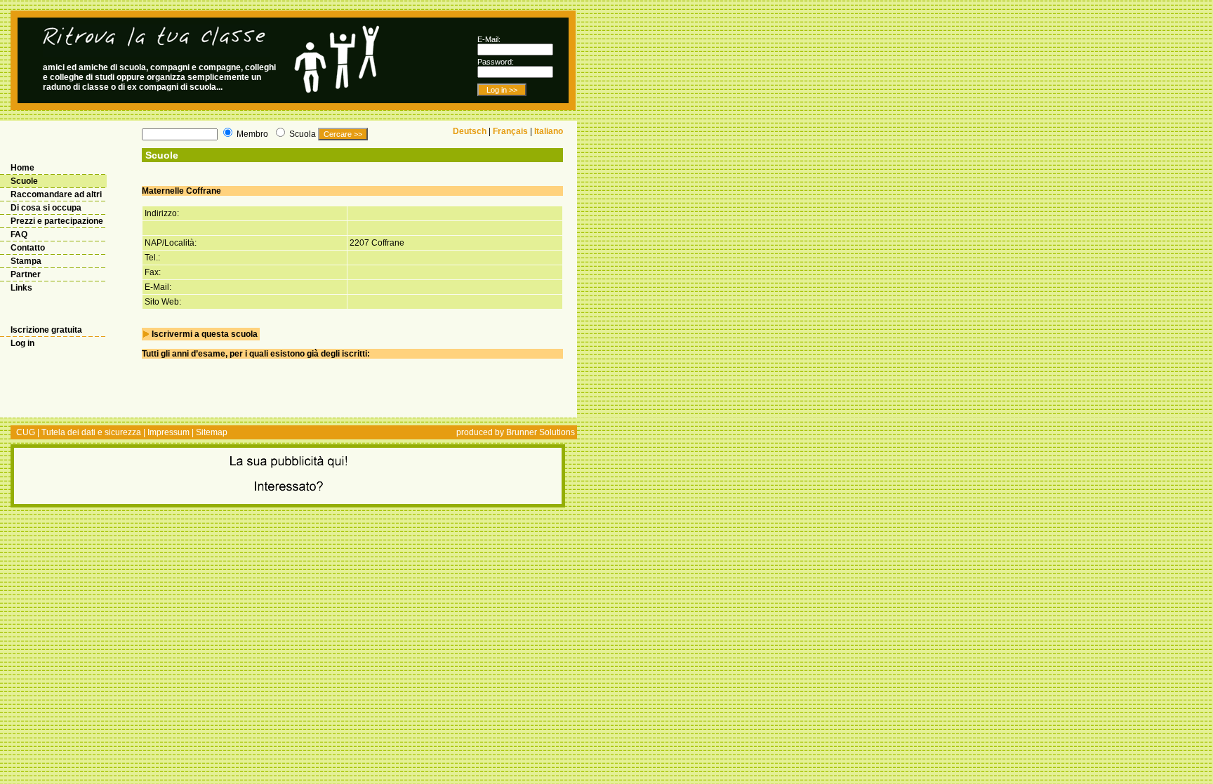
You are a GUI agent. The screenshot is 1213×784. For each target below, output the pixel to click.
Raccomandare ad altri (56, 194)
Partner (26, 274)
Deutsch (469, 131)
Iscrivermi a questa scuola (205, 334)
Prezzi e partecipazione (57, 221)
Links (21, 288)
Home (22, 168)
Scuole (24, 181)
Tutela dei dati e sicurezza (91, 432)
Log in (22, 343)
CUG (25, 432)
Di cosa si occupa (46, 208)
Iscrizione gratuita (46, 330)
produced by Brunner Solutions (515, 432)
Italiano (548, 131)
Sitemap (211, 432)
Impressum (168, 432)
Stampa (26, 261)
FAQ (19, 234)
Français (510, 131)
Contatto (28, 248)
